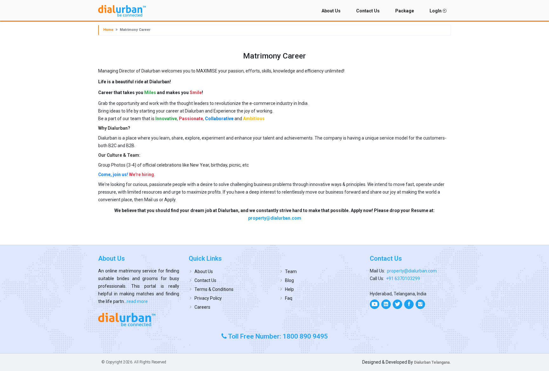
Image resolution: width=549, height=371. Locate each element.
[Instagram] (420, 304)
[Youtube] (374, 304)
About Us (331, 10)
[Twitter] (397, 304)
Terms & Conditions (214, 289)
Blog (289, 280)
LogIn (436, 10)
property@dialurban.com (274, 218)
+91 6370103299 (403, 278)
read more (137, 301)
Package (404, 10)
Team (291, 271)
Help (289, 289)
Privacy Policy (208, 298)
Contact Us (368, 10)
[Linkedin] (386, 304)
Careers (202, 307)
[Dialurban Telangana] (138, 319)
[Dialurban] (122, 11)
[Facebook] (409, 304)
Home (108, 30)
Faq (288, 298)
